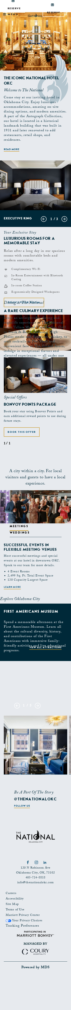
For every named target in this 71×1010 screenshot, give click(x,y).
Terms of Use (15, 909)
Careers (11, 893)
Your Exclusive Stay (20, 233)
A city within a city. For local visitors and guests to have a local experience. (35, 477)
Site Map (12, 904)
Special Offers (15, 398)
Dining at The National (24, 303)
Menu (12, 14)
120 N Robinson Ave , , (35, 871)
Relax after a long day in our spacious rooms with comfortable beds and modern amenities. (34, 256)
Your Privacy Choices (26, 920)
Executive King (18, 218)
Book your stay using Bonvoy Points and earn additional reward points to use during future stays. (35, 416)
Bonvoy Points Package (30, 404)
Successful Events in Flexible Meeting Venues (30, 547)
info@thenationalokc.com (35, 882)
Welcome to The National (23, 90)
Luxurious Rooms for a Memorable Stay (29, 240)
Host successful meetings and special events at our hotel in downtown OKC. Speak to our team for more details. (32, 561)
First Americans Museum (31, 611)
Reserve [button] (55, 14)
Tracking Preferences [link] (22, 926)
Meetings (19, 526)
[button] (22, 432)
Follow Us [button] (22, 805)
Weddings (20, 532)
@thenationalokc (35, 799)
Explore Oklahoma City (20, 599)
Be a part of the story (33, 793)
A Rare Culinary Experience (33, 310)
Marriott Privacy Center (23, 915)
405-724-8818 (35, 877)
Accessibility (15, 899)
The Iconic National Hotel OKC (31, 81)
